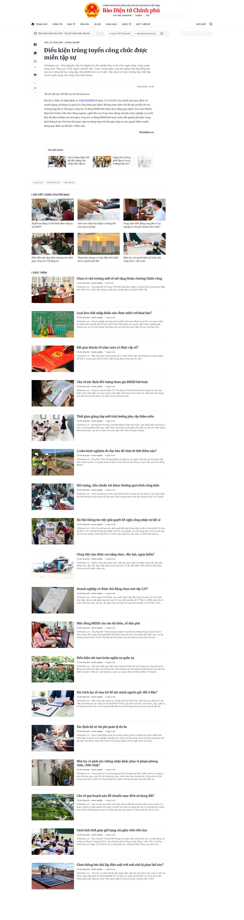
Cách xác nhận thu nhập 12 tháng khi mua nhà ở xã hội (97, 225)
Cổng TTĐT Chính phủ (121, 33)
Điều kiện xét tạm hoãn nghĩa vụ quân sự (105, 658)
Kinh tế (71, 24)
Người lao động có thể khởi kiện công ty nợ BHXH (52, 225)
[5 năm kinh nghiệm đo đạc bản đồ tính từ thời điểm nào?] (53, 462)
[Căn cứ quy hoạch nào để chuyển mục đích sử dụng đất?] (53, 807)
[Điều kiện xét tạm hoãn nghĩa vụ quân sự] (53, 669)
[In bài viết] (35, 74)
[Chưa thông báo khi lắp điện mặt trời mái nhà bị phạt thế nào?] (53, 876)
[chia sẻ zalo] (35, 53)
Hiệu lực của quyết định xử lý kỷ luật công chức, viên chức (142, 259)
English (139, 15)
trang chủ (41, 24)
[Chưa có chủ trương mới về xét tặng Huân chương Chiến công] (53, 290)
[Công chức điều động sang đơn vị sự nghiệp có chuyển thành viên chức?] (144, 210)
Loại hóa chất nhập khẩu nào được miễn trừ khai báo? (114, 313)
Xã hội (97, 24)
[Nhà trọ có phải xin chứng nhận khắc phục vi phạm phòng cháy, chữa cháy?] (53, 772)
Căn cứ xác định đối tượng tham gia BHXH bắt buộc (112, 382)
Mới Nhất (201, 24)
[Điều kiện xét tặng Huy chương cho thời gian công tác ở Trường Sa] (53, 244)
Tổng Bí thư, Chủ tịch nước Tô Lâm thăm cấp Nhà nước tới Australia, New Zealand (66, 33)
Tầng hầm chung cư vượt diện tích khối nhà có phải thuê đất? (98, 259)
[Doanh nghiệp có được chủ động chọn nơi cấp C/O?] (53, 600)
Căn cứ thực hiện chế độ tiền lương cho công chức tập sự (78, 160)
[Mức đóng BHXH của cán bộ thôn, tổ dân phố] (53, 634)
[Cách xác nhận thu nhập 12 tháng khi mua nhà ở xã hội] (99, 210)
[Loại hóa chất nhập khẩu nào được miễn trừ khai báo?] (53, 324)
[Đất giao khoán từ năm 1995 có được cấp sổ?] (53, 359)
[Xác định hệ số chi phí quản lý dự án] (53, 738)
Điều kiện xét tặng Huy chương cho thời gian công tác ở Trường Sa (52, 259)
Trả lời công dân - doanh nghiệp (62, 42)
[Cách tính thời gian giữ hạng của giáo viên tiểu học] (53, 841)
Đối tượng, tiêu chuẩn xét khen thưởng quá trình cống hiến (118, 485)
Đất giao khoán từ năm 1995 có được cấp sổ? (107, 347)
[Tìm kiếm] (210, 24)
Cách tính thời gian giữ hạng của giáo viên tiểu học (112, 830)
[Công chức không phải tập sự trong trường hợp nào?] (102, 161)
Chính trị (57, 24)
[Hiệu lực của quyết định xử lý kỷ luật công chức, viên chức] (144, 244)
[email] (161, 33)
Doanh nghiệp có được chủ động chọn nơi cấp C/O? (112, 589)
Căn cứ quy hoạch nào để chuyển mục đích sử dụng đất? (115, 796)
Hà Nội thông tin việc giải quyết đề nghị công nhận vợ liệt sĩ (118, 520)
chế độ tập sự (53, 182)
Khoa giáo (111, 24)
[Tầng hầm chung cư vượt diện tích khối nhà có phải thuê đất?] (99, 244)
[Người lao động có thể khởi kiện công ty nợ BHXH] (53, 210)
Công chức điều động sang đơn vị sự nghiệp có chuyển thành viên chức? (142, 225)
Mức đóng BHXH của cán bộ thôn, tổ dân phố (108, 623)
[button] (97, 33)
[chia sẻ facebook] (35, 44)
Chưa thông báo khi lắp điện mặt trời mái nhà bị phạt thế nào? (120, 865)
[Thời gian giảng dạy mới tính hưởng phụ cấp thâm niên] (53, 428)
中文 (148, 15)
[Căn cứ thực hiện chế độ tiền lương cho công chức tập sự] (57, 161)
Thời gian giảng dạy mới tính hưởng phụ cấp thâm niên (115, 416)
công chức (38, 182)
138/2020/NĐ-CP (88, 100)
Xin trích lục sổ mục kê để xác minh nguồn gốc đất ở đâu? (117, 692)
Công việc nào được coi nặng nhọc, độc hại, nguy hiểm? (115, 554)
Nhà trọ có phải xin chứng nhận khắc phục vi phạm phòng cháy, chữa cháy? (117, 763)
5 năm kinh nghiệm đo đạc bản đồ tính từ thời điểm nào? (117, 451)
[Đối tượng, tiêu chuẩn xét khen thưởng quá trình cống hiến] (53, 497)
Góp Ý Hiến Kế (143, 24)
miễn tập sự (69, 182)
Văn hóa (84, 24)
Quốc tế (126, 24)
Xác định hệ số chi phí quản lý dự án (102, 727)
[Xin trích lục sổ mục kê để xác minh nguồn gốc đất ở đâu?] (53, 703)
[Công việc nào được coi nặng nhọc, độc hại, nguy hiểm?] (53, 565)
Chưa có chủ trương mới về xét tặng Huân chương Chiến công (119, 278)
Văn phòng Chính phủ (146, 33)
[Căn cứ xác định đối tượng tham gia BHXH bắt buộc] (53, 393)
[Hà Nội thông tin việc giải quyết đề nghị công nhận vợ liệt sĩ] (53, 531)
